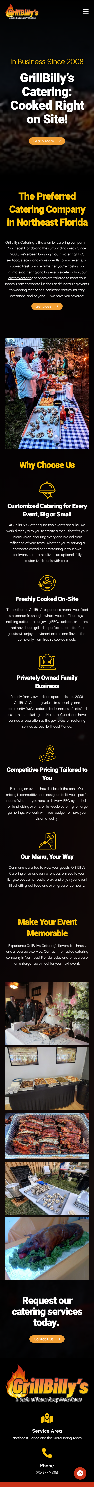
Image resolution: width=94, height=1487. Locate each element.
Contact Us (44, 1339)
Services (44, 306)
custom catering (20, 278)
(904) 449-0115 (47, 1473)
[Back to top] (80, 1473)
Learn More (43, 141)
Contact (50, 951)
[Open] (86, 11)
